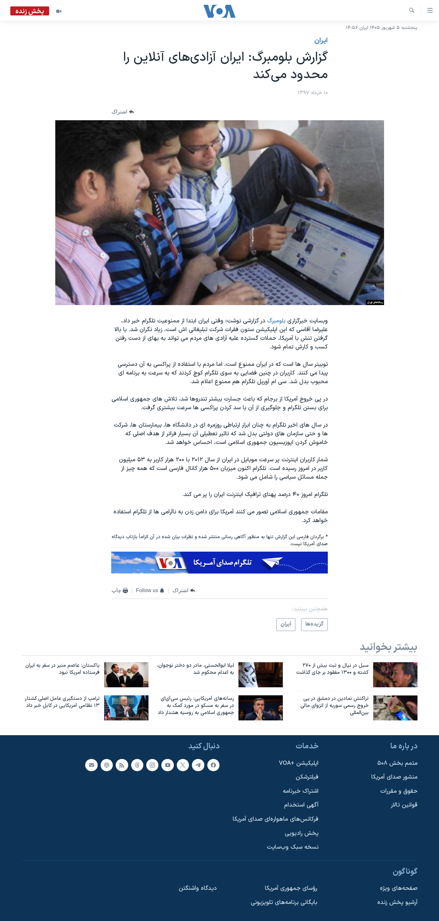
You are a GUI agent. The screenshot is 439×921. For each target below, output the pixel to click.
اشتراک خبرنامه (300, 791)
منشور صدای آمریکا (394, 777)
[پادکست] (107, 765)
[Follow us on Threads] (137, 765)
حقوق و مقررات (398, 791)
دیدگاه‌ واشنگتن (198, 888)
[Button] (123, 112)
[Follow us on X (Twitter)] (183, 765)
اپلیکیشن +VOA (298, 763)
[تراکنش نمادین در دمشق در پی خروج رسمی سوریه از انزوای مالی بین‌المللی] (395, 707)
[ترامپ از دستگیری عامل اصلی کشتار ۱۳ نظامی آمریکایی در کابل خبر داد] (126, 707)
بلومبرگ (275, 321)
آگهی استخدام (301, 805)
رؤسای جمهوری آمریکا (291, 888)
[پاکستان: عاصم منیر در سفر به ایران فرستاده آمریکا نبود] (126, 674)
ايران (321, 41)
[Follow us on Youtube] (167, 765)
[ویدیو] (58, 11)
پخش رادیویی (301, 833)
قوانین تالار (404, 805)
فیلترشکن (307, 777)
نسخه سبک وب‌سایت (292, 847)
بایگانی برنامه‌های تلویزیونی (284, 902)
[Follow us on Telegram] (198, 765)
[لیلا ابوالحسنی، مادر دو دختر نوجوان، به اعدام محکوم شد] (260, 674)
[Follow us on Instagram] (152, 765)
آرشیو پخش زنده (397, 902)
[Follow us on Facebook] (213, 765)
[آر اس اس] (122, 765)
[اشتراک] (91, 765)
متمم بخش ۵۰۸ (397, 763)
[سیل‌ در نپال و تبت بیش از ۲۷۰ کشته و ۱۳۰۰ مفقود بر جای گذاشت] (395, 674)
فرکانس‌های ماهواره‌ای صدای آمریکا (275, 819)
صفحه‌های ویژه (398, 888)
